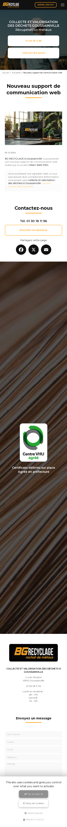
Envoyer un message (33, 230)
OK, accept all (35, 794)
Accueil (5, 73)
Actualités (16, 73)
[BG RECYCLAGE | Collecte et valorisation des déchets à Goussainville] (10, 5)
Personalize (35, 813)
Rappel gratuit (46, 5)
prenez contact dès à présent (29, 185)
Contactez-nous (33, 53)
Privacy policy (35, 819)
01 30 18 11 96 (33, 40)
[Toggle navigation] (62, 5)
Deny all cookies (34, 803)
